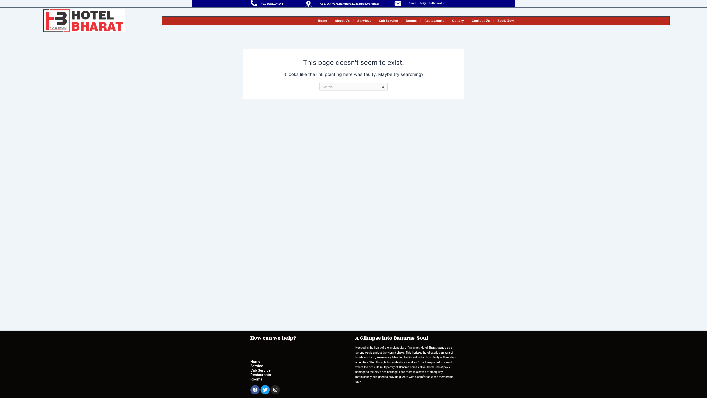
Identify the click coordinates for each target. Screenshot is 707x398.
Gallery (458, 20)
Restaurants (434, 20)
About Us (342, 20)
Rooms (411, 20)
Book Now (505, 20)
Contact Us (481, 20)
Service (256, 366)
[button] (263, 349)
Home (322, 20)
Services (364, 20)
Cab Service (388, 20)
